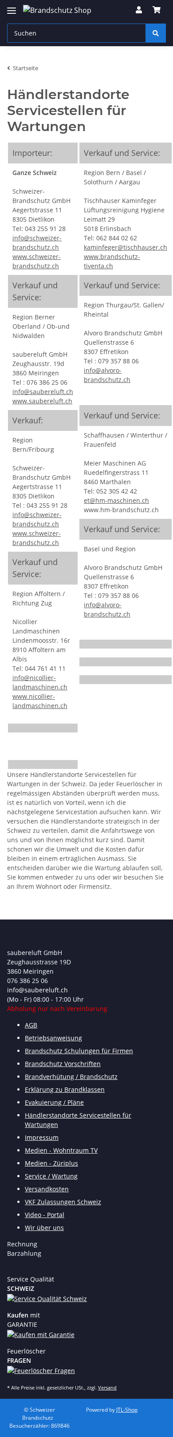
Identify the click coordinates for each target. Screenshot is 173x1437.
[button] (138, 10)
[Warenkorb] (156, 10)
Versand (107, 1387)
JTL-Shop (127, 1409)
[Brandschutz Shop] (57, 10)
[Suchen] (155, 33)
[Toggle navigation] (11, 6)
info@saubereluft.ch (42, 391)
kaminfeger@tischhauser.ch (125, 247)
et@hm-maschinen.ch (116, 500)
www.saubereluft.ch (42, 401)
